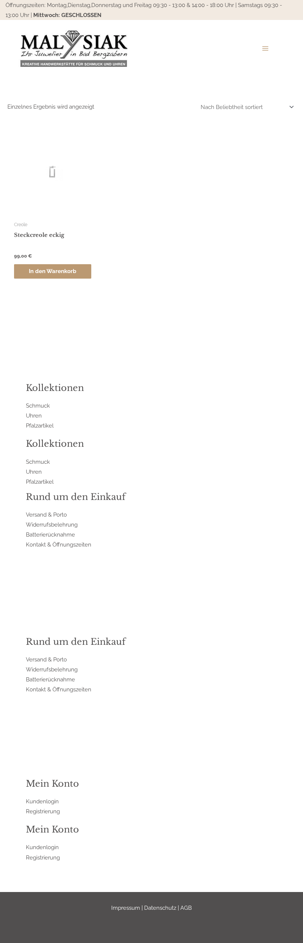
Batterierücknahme (50, 534)
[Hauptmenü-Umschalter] (265, 48)
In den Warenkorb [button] (52, 271)
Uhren (34, 415)
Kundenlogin (42, 801)
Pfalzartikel (40, 425)
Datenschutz (160, 908)
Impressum (125, 908)
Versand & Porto (46, 514)
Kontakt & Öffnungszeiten (58, 544)
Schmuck (38, 405)
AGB (186, 908)
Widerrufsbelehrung (52, 524)
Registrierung (43, 811)
